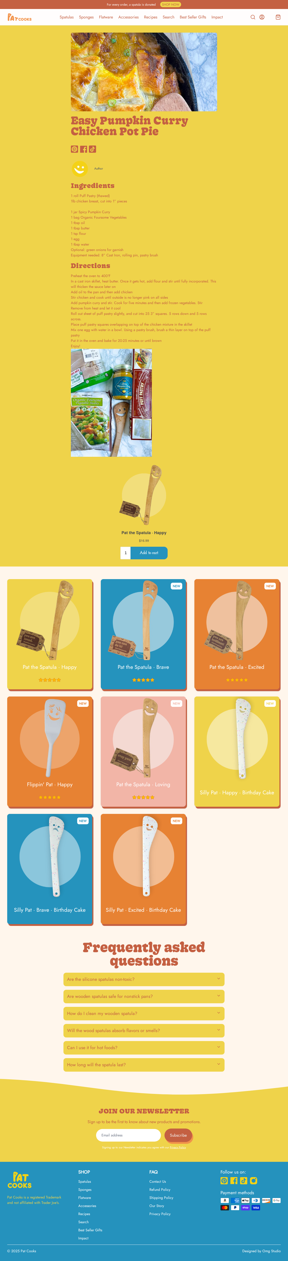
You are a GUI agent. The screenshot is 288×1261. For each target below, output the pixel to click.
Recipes (150, 17)
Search (168, 17)
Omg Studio (271, 1251)
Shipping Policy (161, 1197)
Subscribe (178, 1135)
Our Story (156, 1205)
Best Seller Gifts (193, 17)
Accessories (128, 17)
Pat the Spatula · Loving (143, 784)
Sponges (86, 17)
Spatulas (67, 17)
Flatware (106, 17)
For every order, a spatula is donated (143, 4)
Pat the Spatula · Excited (236, 667)
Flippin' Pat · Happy (50, 784)
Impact (217, 17)
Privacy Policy (178, 1147)
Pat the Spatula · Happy (50, 667)
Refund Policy (159, 1189)
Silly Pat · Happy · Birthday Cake (237, 792)
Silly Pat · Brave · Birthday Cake (50, 910)
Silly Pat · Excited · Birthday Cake (143, 910)
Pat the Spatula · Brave (143, 667)
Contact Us (157, 1181)
